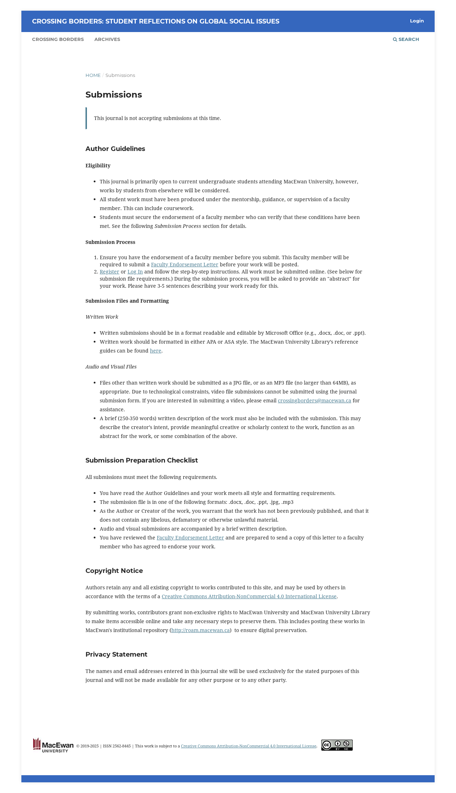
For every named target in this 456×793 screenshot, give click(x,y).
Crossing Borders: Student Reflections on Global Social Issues (155, 21)
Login (417, 21)
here (155, 350)
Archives (107, 39)
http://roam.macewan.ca (200, 630)
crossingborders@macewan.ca (314, 400)
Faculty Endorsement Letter (184, 264)
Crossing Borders (58, 39)
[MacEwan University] (53, 750)
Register (109, 271)
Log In (135, 271)
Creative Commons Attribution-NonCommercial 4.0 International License (249, 596)
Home (93, 75)
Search (408, 39)
